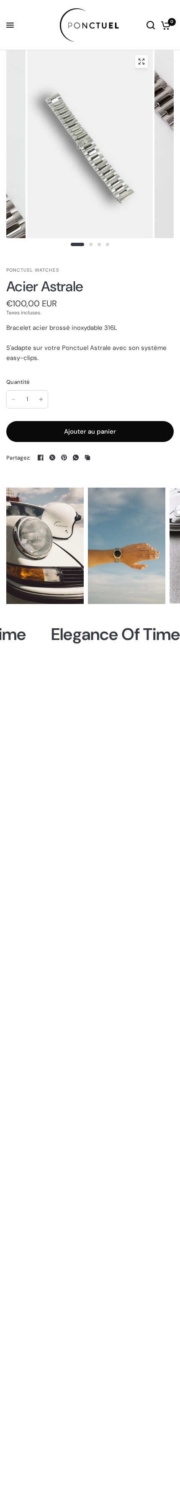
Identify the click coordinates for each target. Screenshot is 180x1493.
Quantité (18, 381)
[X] (52, 457)
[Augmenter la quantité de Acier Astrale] (41, 399)
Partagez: (18, 457)
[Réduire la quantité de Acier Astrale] (13, 399)
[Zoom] (141, 61)
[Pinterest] (64, 457)
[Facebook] (41, 457)
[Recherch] (151, 25)
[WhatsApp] (76, 457)
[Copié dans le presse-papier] (87, 457)
